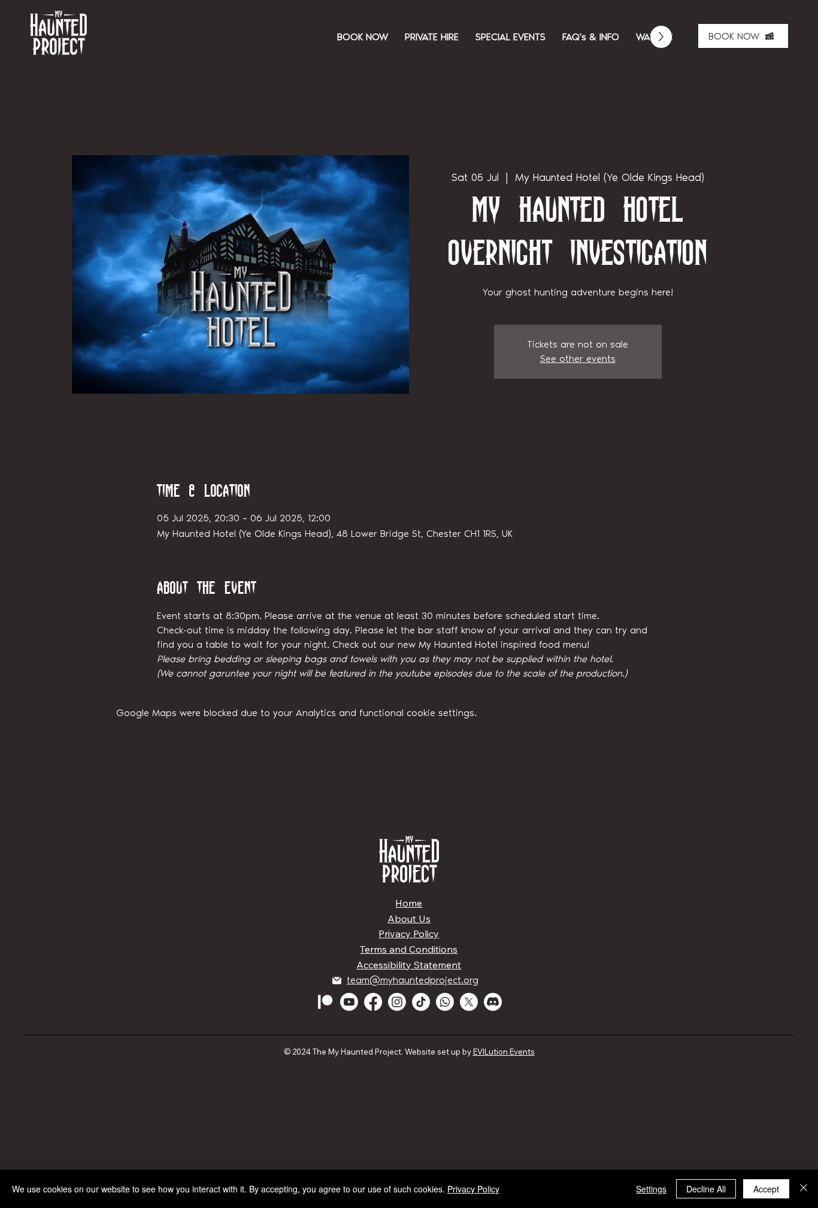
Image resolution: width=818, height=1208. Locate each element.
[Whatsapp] (445, 1002)
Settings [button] (651, 1189)
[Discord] (493, 1002)
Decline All (706, 1189)
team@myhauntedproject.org (412, 980)
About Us (409, 919)
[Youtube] (349, 1002)
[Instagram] (397, 1002)
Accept (766, 1189)
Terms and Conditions (409, 949)
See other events (578, 358)
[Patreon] (325, 1002)
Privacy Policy (408, 934)
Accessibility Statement (408, 965)
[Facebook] (373, 1002)
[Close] (803, 1188)
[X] (469, 1002)
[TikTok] (421, 1002)
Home (408, 903)
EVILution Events (504, 1051)
